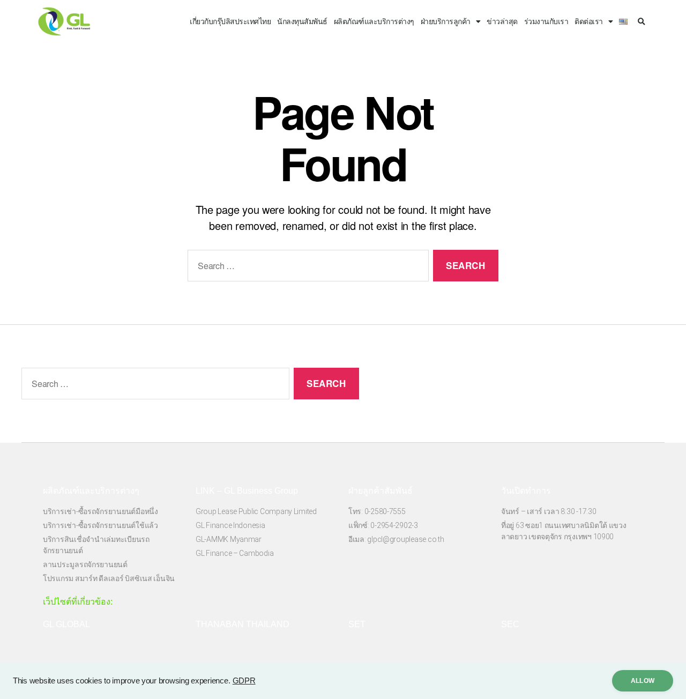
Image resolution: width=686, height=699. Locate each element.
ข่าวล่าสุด (502, 21)
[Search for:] (306, 268)
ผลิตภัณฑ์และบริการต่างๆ (374, 21)
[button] (641, 22)
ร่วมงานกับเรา (546, 21)
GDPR (244, 680)
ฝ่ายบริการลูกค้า (446, 21)
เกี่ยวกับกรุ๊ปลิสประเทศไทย (230, 21)
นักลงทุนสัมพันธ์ (302, 21)
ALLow (642, 681)
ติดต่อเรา (589, 21)
